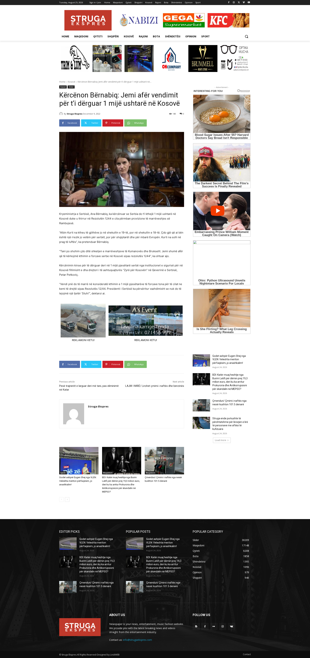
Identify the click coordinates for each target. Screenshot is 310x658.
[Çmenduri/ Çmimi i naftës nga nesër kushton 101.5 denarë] (164, 460)
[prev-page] (61, 499)
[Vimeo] (244, 3)
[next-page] (67, 499)
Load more (220, 440)
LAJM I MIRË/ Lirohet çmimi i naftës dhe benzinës (154, 386)
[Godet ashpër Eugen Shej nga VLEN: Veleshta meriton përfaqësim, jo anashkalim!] (78, 460)
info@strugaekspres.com (137, 639)
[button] (246, 36)
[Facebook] (229, 3)
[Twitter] (239, 3)
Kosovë (71, 81)
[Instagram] (234, 3)
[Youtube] (249, 3)
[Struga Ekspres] (61, 114)
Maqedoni (107, 473)
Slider (71, 87)
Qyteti (63, 473)
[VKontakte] (231, 626)
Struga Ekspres (74, 113)
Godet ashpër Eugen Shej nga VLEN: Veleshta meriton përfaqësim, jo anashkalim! (78, 481)
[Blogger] (196, 626)
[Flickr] (213, 626)
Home (62, 81)
